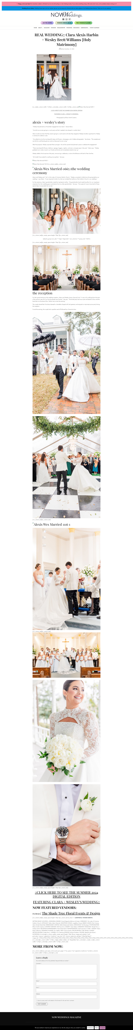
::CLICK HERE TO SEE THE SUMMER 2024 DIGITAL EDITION (66, 110)
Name (38, 981)
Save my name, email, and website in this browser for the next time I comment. (56, 1000)
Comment (38, 963)
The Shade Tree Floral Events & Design (71, 913)
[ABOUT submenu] (42, 27)
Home (35, 28)
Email (38, 987)
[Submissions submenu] (88, 27)
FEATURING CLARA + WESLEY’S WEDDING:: (66, 114)
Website (38, 994)
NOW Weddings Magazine (66, 1017)
